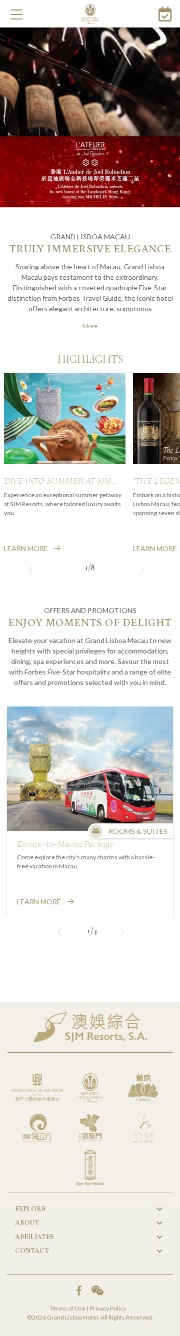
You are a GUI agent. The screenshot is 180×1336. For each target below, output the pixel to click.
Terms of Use (68, 1308)
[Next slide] (122, 933)
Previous (30, 569)
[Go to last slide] (59, 933)
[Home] (90, 13)
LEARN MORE (26, 548)
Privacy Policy (108, 1308)
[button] (17, 14)
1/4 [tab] (92, 930)
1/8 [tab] (90, 568)
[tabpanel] (65, 463)
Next (142, 569)
